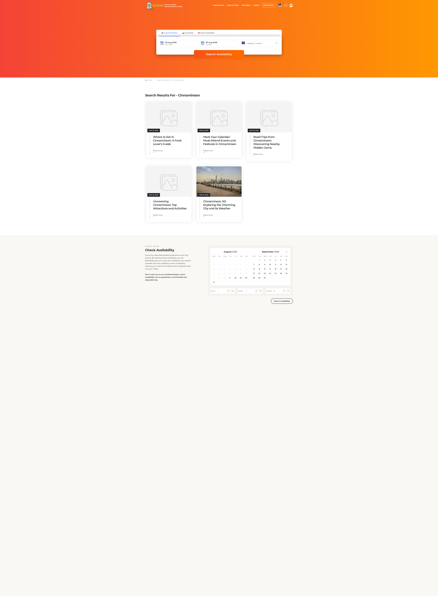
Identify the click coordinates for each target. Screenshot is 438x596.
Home (149, 80)
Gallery (257, 5)
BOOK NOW (269, 5)
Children (269, 291)
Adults (240, 291)
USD (285, 5)
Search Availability (219, 54)
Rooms (213, 291)
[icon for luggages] (280, 5)
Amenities (248, 5)
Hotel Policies (236, 5)
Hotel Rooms (222, 5)
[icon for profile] (291, 5)
